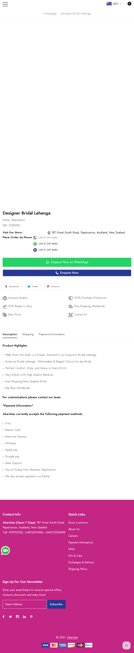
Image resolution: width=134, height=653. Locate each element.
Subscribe (56, 604)
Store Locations (78, 522)
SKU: (5, 225)
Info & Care (75, 555)
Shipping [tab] (28, 334)
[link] (3, 616)
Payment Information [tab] (52, 334)
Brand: (6, 220)
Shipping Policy (77, 569)
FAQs (71, 549)
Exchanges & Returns (81, 562)
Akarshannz (18, 220)
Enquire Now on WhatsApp (69, 262)
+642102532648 (55, 532)
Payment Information (80, 542)
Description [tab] (10, 334)
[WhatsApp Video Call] (5, 550)
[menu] (5, 4)
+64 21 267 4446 (48, 237)
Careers (73, 536)
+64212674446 (34, 532)
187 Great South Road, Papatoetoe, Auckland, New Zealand (88, 232)
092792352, (16, 532)
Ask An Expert (67, 198)
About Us (74, 529)
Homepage (50, 13)
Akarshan (72, 637)
